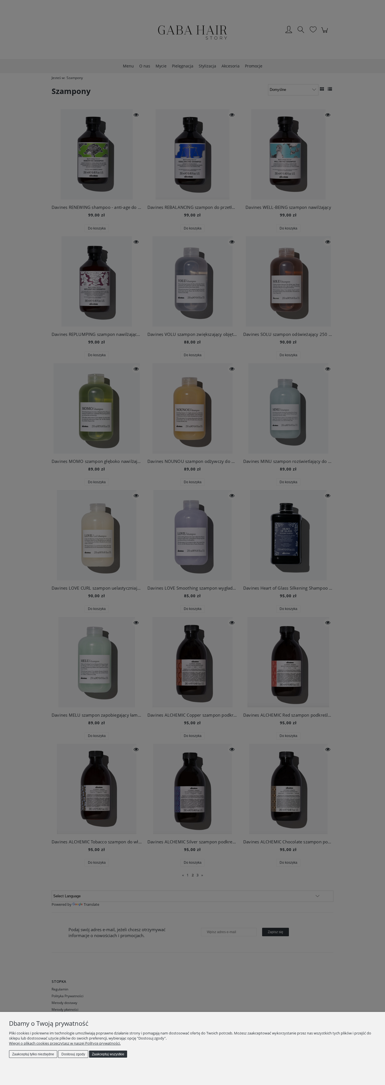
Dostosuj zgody (73, 1054)
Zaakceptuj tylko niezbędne (33, 1054)
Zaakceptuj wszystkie (108, 1054)
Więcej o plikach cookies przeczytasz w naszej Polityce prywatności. (65, 1043)
